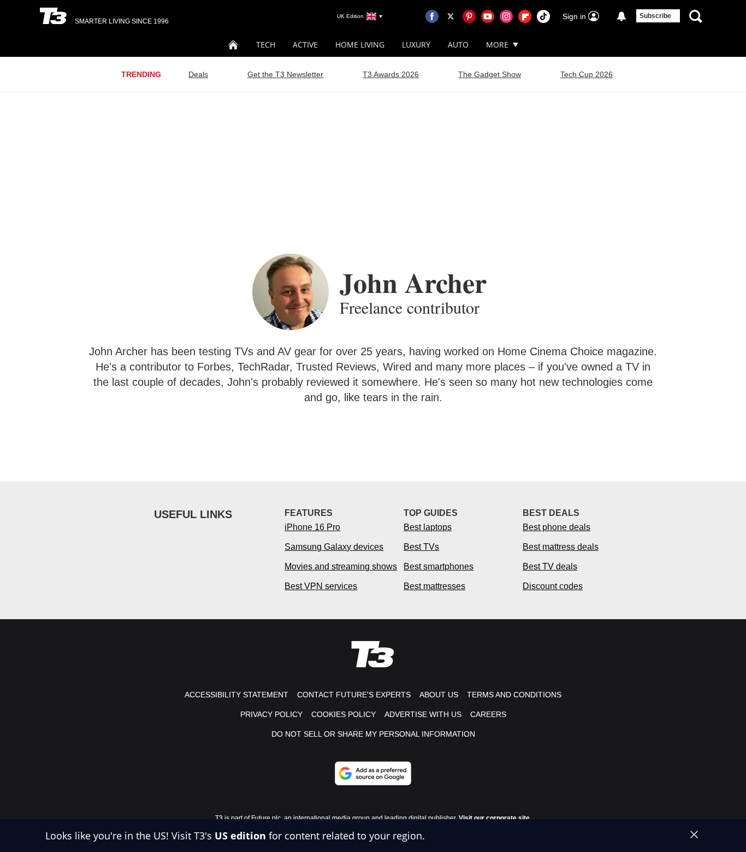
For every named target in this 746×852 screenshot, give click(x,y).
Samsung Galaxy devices (334, 546)
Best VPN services (321, 586)
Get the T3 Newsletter (285, 74)
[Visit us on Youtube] (487, 16)
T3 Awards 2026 (391, 74)
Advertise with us (422, 714)
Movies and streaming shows (341, 566)
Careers (488, 714)
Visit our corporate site (494, 818)
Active (305, 44)
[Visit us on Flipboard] (524, 16)
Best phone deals (556, 527)
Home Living (359, 44)
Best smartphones (438, 566)
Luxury (416, 44)
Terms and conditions (514, 694)
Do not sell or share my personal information (373, 734)
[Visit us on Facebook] (432, 16)
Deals (198, 74)
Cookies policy (343, 714)
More (497, 44)
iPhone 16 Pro (312, 527)
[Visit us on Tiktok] (543, 16)
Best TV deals (550, 566)
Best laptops (428, 527)
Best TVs (421, 546)
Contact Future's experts (354, 694)
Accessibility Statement (236, 694)
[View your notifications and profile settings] (621, 16)
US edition (240, 835)
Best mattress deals (561, 546)
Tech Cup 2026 (586, 74)
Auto (458, 44)
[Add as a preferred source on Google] (373, 773)
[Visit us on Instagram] (506, 16)
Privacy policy (271, 714)
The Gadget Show (489, 74)
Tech (265, 44)
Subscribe (655, 16)
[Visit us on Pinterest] (469, 16)
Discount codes (553, 586)
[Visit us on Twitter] (450, 16)
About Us (438, 694)
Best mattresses (434, 586)
